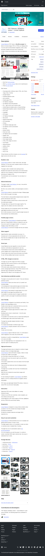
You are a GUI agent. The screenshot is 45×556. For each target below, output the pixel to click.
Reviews (10, 36)
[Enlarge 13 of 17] (27, 459)
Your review (33, 94)
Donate (36, 529)
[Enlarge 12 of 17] (17, 485)
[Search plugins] (13, 9)
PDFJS (9, 444)
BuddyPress (4, 542)
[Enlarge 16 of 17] (27, 481)
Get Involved (37, 525)
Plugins (13, 529)
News (2, 527)
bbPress (3, 539)
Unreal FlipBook (4, 44)
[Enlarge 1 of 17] (8, 459)
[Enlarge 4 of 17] (8, 477)
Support (42, 36)
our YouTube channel (10, 84)
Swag (36, 531)
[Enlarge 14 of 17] (27, 466)
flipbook (41, 61)
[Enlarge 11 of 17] (17, 480)
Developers (25, 529)
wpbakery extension (40, 69)
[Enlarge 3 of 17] (8, 472)
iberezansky (12, 32)
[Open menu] (43, 2)
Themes (14, 527)
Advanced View (34, 72)
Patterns (14, 531)
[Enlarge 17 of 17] (27, 489)
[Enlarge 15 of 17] (27, 473)
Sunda (5, 547)
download (23, 154)
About (2, 525)
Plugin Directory (4, 5)
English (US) (41, 56)
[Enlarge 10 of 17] (17, 474)
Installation (16, 36)
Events (35, 527)
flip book (41, 59)
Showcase (14, 525)
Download (41, 30)
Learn (24, 525)
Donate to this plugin (35, 116)
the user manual (9, 85)
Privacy (2, 531)
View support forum (35, 105)
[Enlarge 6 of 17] (8, 490)
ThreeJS (10, 451)
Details (3, 36)
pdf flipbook (41, 64)
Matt (2, 537)
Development (25, 36)
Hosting (3, 529)
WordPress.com (5, 535)
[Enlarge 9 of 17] (17, 469)
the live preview (11, 82)
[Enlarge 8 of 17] (17, 464)
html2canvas (14, 442)
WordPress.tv (26, 531)
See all (42, 94)
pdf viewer (41, 66)
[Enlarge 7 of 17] (17, 459)
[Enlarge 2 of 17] (8, 466)
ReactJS (10, 447)
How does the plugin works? (7, 502)
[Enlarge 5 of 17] (8, 483)
